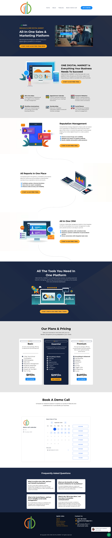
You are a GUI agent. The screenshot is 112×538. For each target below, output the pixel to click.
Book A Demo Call (71, 7)
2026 (61, 422)
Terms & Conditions (62, 526)
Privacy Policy (60, 524)
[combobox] (58, 450)
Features (61, 7)
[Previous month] (51, 422)
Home (48, 7)
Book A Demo (60, 523)
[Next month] (65, 422)
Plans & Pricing (60, 521)
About (54, 7)
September (57, 422)
